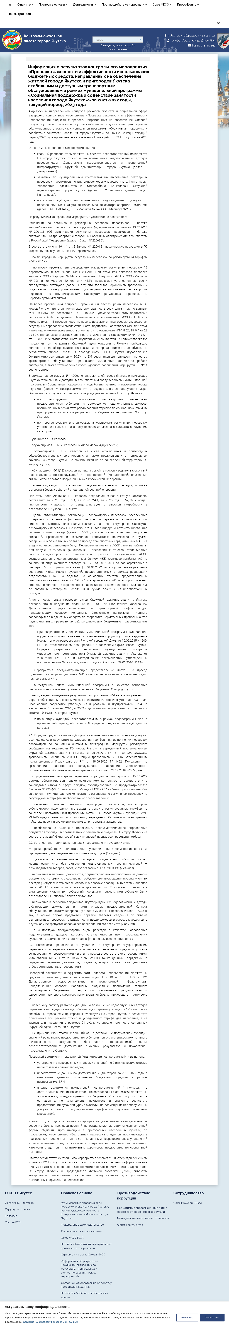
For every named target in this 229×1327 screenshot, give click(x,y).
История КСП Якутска (19, 1202)
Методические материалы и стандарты (143, 1218)
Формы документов (130, 1224)
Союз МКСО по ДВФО (187, 1202)
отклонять (187, 1317)
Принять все (212, 1317)
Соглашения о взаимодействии (81, 1231)
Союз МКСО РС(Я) (72, 1237)
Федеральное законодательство (82, 1224)
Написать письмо (203, 45)
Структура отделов (17, 1209)
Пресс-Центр (187, 4)
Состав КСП (13, 1222)
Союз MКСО (161, 4)
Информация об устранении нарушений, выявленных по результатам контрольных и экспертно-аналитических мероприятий (79, 1269)
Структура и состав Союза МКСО (83, 1254)
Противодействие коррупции (123, 4)
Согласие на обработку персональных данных (50, 1321)
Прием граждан (20, 14)
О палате (24, 4)
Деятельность (83, 4)
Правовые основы (52, 4)
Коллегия (11, 1216)
